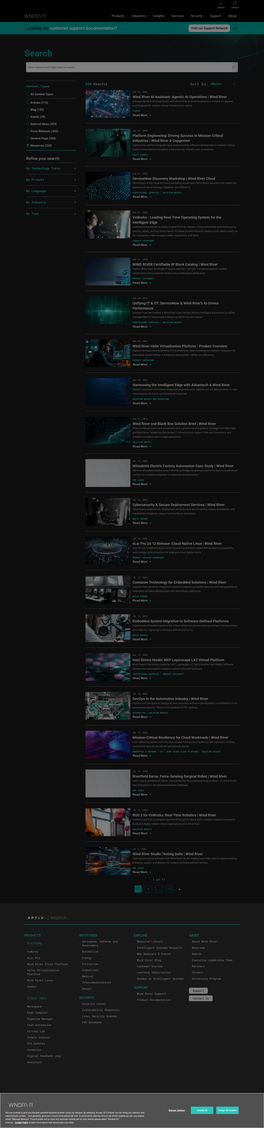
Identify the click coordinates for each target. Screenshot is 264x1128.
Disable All (202, 1110)
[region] (132, 1110)
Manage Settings (177, 1110)
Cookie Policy (21, 1122)
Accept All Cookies (227, 1110)
